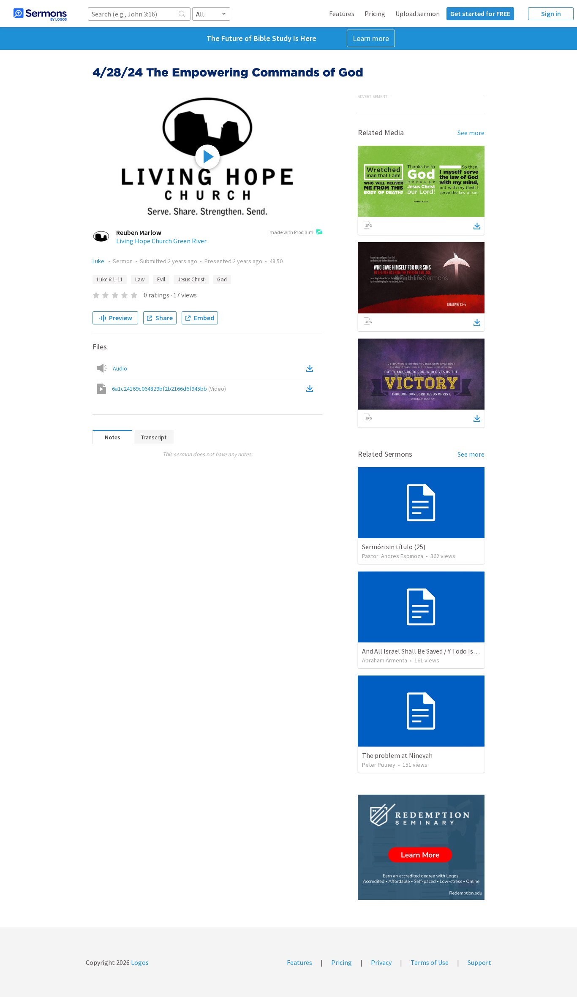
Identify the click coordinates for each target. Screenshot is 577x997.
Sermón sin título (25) (393, 546)
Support (479, 962)
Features (341, 13)
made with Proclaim (291, 232)
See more (470, 132)
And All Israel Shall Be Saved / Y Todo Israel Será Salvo (438, 651)
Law (139, 279)
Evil (161, 279)
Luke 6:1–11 (109, 279)
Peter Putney (378, 764)
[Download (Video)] (311, 388)
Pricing (375, 13)
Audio (120, 368)
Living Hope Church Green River (161, 241)
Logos (139, 962)
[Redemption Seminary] (421, 847)
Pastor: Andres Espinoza (392, 556)
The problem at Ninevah (397, 755)
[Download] (477, 226)
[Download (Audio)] (311, 368)
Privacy (381, 962)
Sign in (551, 13)
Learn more (371, 38)
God (222, 279)
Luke (99, 261)
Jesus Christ (191, 279)
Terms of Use (430, 962)
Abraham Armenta (384, 660)
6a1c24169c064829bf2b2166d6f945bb (169, 388)
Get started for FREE (480, 13)
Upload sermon (417, 13)
